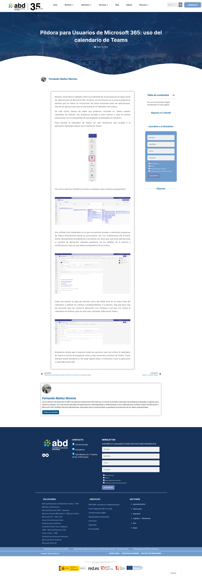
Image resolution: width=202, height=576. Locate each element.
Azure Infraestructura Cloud (52, 520)
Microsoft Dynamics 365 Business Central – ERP (60, 504)
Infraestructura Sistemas (51, 523)
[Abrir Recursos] (148, 5)
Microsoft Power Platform (52, 540)
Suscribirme (153, 176)
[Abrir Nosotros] (73, 5)
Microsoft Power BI (49, 543)
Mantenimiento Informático (99, 517)
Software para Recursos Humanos (55, 537)
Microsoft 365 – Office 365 (52, 517)
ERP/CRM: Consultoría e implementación (104, 505)
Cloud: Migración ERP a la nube (100, 509)
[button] (174, 95)
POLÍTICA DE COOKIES (130, 553)
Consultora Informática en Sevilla (56, 549)
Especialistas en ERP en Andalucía (146, 549)
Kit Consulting (94, 529)
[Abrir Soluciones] (91, 5)
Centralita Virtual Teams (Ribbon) (54, 527)
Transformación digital (97, 513)
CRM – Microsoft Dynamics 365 (54, 530)
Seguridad (92, 525)
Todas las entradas (50, 412)
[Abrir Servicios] (107, 5)
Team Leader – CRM (50, 533)
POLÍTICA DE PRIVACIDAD (151, 553)
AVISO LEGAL (114, 553)
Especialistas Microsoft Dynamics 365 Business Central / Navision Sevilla (101, 549)
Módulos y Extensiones (50, 507)
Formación (93, 521)
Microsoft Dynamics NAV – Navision (55, 510)
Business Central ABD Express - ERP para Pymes (60, 514)
